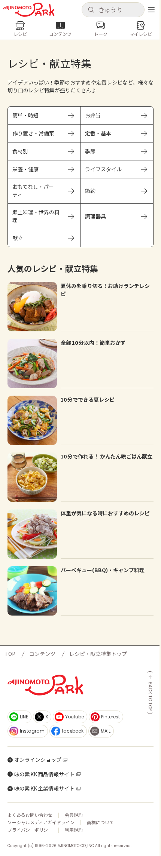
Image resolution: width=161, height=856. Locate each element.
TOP (9, 653)
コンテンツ (42, 653)
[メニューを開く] (151, 9)
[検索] (90, 10)
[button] (113, 9)
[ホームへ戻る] (29, 10)
